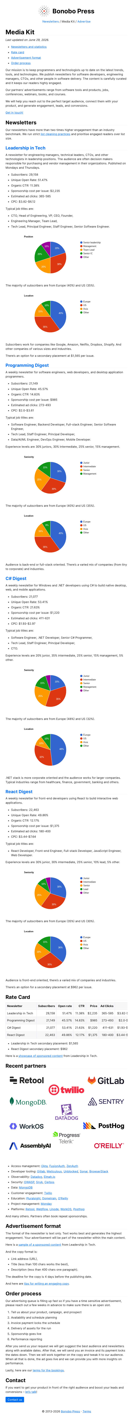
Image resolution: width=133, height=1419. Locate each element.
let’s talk (30, 1392)
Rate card (17, 52)
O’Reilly (63, 1198)
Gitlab (41, 1171)
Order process (21, 63)
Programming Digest (27, 365)
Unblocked (71, 1171)
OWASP (29, 1182)
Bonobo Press (70, 1411)
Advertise (84, 21)
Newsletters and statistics (29, 46)
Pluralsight (33, 1198)
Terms (87, 1411)
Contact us (15, 1399)
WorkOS (66, 1209)
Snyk (39, 1182)
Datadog (36, 1176)
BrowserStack (98, 1171)
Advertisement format (26, 57)
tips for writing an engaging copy (46, 1283)
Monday (46, 1203)
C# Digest (16, 578)
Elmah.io (49, 1176)
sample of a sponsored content (40, 1244)
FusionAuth (57, 1166)
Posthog (79, 1209)
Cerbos (49, 1182)
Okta (44, 1166)
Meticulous (54, 1171)
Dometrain (49, 1198)
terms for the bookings (48, 1370)
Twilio (48, 1193)
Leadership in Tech (25, 147)
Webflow (42, 1209)
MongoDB (26, 1187)
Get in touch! (14, 112)
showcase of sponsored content (41, 1056)
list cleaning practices (55, 134)
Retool (30, 1209)
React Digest (19, 791)
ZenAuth (72, 1166)
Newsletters (50, 21)
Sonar (84, 1171)
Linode (54, 1209)
